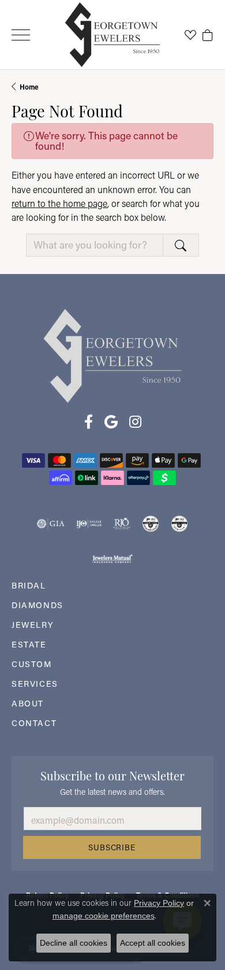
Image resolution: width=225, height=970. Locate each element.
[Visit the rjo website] (121, 523)
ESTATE (29, 644)
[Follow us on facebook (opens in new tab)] (88, 422)
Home (29, 86)
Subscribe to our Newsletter (112, 774)
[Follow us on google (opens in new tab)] (111, 422)
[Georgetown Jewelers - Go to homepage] (112, 355)
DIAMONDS (37, 604)
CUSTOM (32, 663)
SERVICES (35, 683)
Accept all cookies (152, 942)
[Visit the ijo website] (89, 523)
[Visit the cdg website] (150, 523)
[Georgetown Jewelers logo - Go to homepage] (112, 35)
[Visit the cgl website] (179, 523)
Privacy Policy (159, 903)
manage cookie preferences (103, 915)
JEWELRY (33, 624)
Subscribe (111, 847)
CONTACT (34, 722)
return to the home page (59, 203)
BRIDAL (29, 585)
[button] (190, 34)
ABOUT (28, 703)
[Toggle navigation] (21, 35)
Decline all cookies (73, 942)
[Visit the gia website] (51, 523)
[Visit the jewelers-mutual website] (112, 558)
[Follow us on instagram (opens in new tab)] (135, 422)
